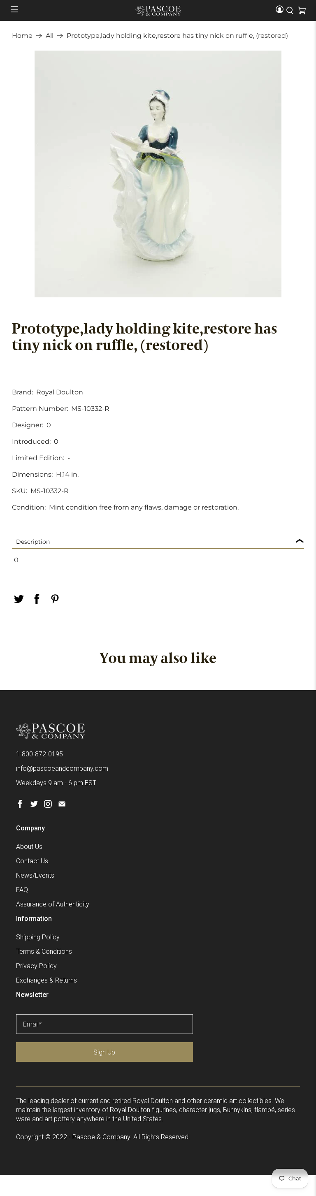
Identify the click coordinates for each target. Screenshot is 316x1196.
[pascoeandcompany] (158, 11)
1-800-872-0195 (39, 754)
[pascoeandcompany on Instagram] (48, 805)
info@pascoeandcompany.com (62, 768)
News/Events (35, 875)
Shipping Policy (38, 937)
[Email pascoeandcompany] (62, 805)
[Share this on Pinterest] (54, 599)
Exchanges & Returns (46, 980)
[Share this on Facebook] (36, 599)
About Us (29, 847)
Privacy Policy (36, 966)
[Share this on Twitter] (18, 599)
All (49, 35)
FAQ (22, 890)
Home (22, 35)
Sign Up (104, 1052)
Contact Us (32, 861)
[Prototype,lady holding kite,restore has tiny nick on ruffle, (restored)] (158, 174)
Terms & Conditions (44, 951)
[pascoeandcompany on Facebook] (20, 805)
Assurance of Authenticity (52, 904)
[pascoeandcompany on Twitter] (34, 805)
